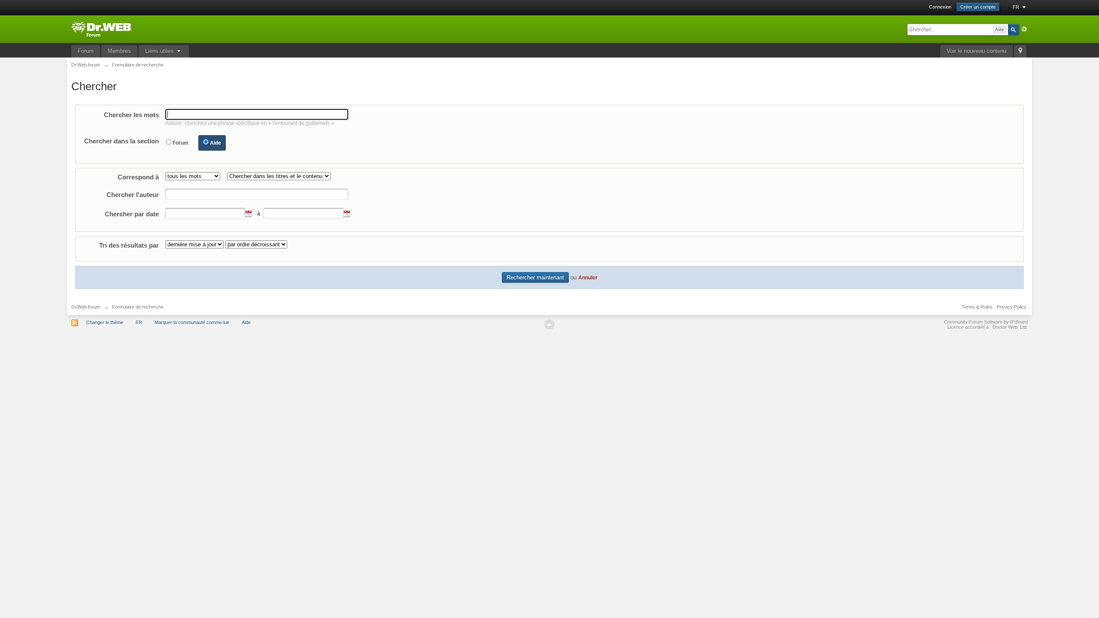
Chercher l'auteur (132, 194)
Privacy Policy (1011, 306)
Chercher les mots (131, 114)
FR (1016, 6)
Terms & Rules (977, 306)
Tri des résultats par (129, 245)
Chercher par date (132, 214)
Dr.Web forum (85, 306)
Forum (86, 51)
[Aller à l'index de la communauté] (101, 28)
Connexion (940, 6)
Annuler (588, 277)
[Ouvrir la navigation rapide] (1020, 51)
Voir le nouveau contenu (976, 51)
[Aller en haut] (549, 324)
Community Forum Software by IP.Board (986, 321)
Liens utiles (160, 51)
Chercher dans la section (121, 141)
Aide (215, 143)
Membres (119, 51)
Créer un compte (978, 6)
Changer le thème (104, 322)
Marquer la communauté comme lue (192, 322)
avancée (1024, 29)
